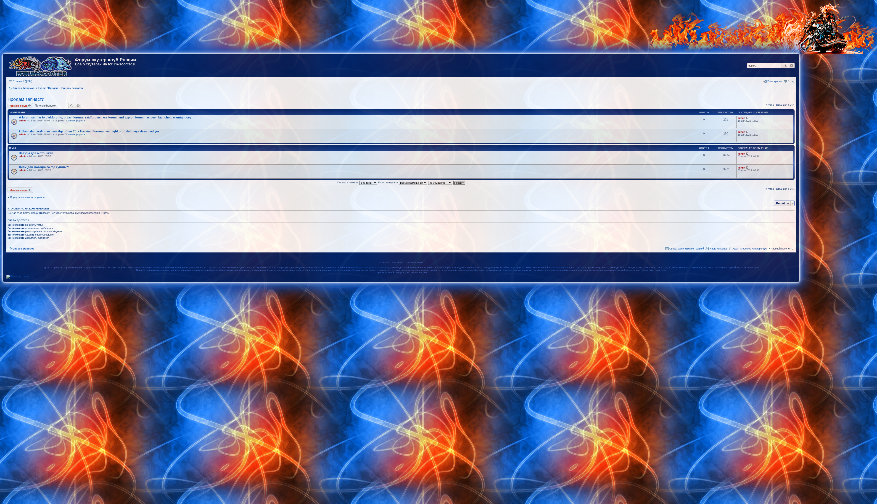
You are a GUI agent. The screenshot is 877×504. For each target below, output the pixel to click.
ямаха (564, 267)
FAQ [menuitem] (29, 81)
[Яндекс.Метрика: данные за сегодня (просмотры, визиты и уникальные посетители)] (17, 277)
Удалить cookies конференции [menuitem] (749, 248)
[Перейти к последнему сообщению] (747, 118)
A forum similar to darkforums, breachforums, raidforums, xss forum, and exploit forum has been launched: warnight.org (105, 117)
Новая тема (19, 106)
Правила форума (75, 120)
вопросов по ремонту (367, 267)
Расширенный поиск (791, 65)
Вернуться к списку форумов (27, 197)
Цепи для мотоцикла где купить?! (44, 167)
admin (22, 120)
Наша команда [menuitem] (718, 248)
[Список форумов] (40, 65)
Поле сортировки (388, 182)
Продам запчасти (26, 99)
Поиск (785, 65)
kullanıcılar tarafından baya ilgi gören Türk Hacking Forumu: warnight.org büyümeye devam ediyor (89, 131)
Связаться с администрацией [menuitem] (686, 248)
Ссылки (17, 81)
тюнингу (384, 267)
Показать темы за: (348, 182)
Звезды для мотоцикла (36, 153)
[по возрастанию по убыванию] (440, 182)
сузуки (580, 267)
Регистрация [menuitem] (774, 81)
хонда (556, 267)
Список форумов (23, 248)
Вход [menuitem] (790, 81)
